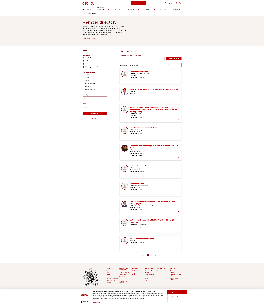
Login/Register (170, 3)
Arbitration (88, 61)
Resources (163, 9)
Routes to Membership (112, 278)
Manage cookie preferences (176, 296)
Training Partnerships (124, 279)
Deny (177, 300)
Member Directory (91, 13)
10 (160, 255)
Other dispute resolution (92, 67)
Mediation (88, 64)
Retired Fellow (89, 87)
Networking (118, 9)
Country (85, 95)
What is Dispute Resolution (148, 271)
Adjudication (89, 58)
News (158, 270)
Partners (108, 282)
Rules (146, 280)
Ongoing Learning (123, 276)
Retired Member (90, 90)
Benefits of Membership (109, 275)
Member (87, 80)
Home (84, 13)
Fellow (87, 77)
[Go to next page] (166, 255)
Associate (88, 74)
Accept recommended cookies (177, 292)
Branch (85, 104)
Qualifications (122, 274)
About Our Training (124, 272)
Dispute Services (132, 9)
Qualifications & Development (101, 8)
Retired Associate (90, 83)
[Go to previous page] (135, 255)
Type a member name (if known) (130, 55)
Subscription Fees (110, 280)
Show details (96, 302)
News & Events (148, 9)
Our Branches (135, 270)
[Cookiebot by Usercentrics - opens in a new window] (84, 302)
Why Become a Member (110, 271)
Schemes (147, 278)
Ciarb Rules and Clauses (174, 278)
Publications (173, 282)
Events (158, 273)
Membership (85, 9)
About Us (175, 9)
